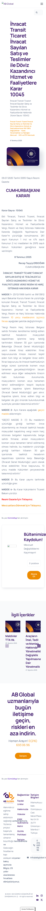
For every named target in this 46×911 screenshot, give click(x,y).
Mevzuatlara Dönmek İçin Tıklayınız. (22, 505)
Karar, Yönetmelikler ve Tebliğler (20, 131)
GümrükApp (12, 518)
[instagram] (42, 896)
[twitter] (42, 900)
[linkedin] (37, 896)
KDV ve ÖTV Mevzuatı (27, 135)
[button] (7, 646)
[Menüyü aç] (41, 3)
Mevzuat (13, 135)
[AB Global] (20, 4)
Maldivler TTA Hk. (11, 638)
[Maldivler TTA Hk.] (12, 626)
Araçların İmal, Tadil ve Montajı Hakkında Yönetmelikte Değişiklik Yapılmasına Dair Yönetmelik (34, 651)
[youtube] (37, 900)
